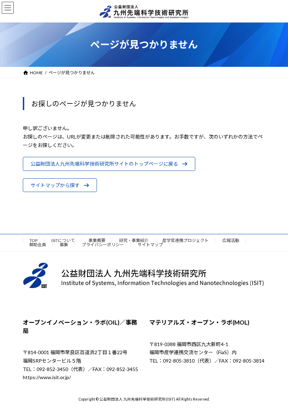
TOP (34, 240)
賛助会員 (37, 244)
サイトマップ (150, 244)
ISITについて (63, 240)
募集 (64, 244)
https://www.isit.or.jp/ (47, 378)
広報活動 (230, 240)
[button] (109, 164)
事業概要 (97, 240)
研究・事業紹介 (134, 240)
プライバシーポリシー (103, 244)
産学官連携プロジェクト (185, 240)
